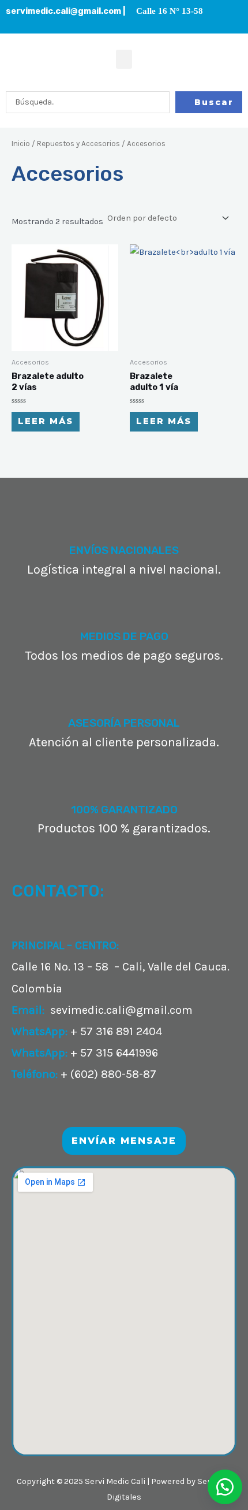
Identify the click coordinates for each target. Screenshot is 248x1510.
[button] (124, 59)
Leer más (45, 421)
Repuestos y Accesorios (78, 143)
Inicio (21, 143)
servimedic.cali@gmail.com (63, 11)
